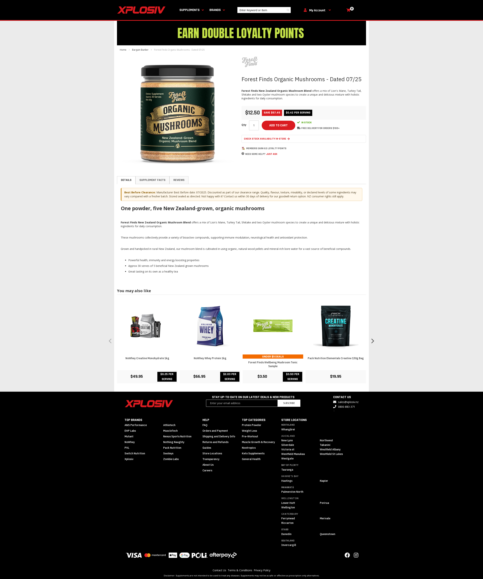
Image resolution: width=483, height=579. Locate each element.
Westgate (287, 458)
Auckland (288, 436)
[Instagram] (356, 556)
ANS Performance (136, 425)
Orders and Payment (215, 430)
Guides (206, 447)
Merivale (325, 518)
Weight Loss (249, 430)
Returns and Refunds (215, 442)
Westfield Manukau (293, 454)
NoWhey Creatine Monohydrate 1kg (147, 358)
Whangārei (288, 429)
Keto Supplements (253, 453)
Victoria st (287, 449)
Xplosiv (129, 459)
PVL (127, 447)
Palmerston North (292, 491)
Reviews (179, 180)
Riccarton (287, 523)
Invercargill (288, 545)
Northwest (326, 440)
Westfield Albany (330, 449)
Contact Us (219, 570)
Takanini (325, 445)
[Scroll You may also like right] (372, 341)
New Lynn (287, 440)
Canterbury (289, 514)
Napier (324, 480)
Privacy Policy (262, 570)
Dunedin (286, 534)
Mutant (129, 436)
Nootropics (249, 447)
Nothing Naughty (173, 442)
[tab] (126, 180)
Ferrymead (288, 518)
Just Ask (271, 154)
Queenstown (327, 534)
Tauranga (287, 469)
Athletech (169, 425)
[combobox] (264, 10)
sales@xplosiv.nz (348, 402)
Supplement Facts (152, 180)
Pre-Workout (250, 436)
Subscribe (289, 403)
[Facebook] (347, 556)
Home (123, 49)
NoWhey (130, 442)
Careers (207, 470)
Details (126, 180)
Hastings (286, 480)
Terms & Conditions (240, 570)
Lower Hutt (288, 503)
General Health (251, 459)
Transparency (210, 459)
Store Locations (212, 453)
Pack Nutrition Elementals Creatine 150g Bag (336, 358)
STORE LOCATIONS (294, 420)
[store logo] (142, 10)
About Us (208, 464)
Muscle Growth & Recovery (258, 442)
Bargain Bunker (140, 49)
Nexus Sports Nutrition (177, 436)
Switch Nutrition (135, 453)
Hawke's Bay (290, 476)
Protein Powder (251, 425)
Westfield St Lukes (331, 454)
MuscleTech (170, 430)
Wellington (290, 498)
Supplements (189, 10)
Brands (215, 10)
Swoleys (168, 453)
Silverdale (287, 445)
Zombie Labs (171, 459)
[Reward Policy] (243, 148)
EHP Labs (130, 430)
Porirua (324, 503)
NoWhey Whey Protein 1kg (210, 358)
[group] (241, 341)
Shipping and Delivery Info (218, 436)
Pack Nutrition (172, 447)
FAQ (204, 425)
